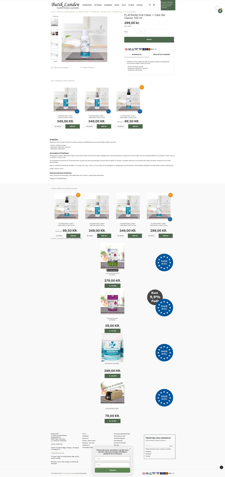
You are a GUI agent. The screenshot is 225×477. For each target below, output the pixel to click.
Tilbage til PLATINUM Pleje (58, 178)
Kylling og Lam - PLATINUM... (112, 319)
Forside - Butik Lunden (88, 440)
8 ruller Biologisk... (112, 408)
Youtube (147, 456)
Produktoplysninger (161, 54)
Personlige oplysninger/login (122, 433)
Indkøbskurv (86, 445)
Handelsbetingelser (119, 438)
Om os (84, 433)
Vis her (112, 286)
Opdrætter (85, 436)
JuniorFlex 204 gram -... (112, 363)
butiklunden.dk (67, 473)
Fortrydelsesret (118, 440)
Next (55, 61)
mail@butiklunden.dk (57, 453)
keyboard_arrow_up (221, 467)
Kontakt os (85, 438)
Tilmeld (112, 470)
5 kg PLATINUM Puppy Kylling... (112, 274)
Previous (55, 16)
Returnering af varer (119, 436)
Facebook (148, 454)
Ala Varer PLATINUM (120, 443)
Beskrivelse (137, 54)
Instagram (148, 451)
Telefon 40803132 (56, 444)
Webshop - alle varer (88, 443)
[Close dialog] (130, 448)
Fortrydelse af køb (87, 447)
